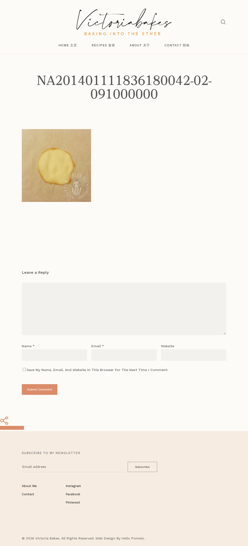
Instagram (73, 486)
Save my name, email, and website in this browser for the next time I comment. (97, 370)
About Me (29, 486)
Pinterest (73, 502)
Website (167, 346)
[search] (223, 22)
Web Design (105, 538)
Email (97, 346)
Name (28, 346)
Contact (28, 494)
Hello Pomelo (133, 538)
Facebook (73, 494)
